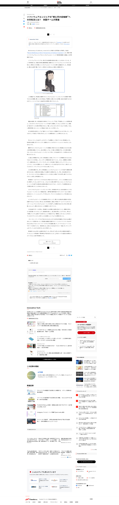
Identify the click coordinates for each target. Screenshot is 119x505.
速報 (31, 5)
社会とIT (59, 5)
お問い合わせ (45, 502)
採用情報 (71, 502)
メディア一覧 (28, 502)
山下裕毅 (40, 372)
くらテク (73, 5)
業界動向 (45, 5)
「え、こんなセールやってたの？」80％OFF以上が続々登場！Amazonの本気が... (32, 440)
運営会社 (65, 502)
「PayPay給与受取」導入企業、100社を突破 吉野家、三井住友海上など (32, 452)
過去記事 (87, 5)
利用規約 (91, 499)
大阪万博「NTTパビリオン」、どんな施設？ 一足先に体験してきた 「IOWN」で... (55, 440)
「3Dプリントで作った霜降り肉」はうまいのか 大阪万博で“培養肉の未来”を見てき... (43, 452)
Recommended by (64, 457)
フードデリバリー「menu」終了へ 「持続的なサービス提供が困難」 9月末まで (87, 347)
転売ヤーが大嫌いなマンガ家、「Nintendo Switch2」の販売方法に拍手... (55, 452)
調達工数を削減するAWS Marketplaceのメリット (66, 439)
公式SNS (33, 502)
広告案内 (39, 502)
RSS (61, 502)
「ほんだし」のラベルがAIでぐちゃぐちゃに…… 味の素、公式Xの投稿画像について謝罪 (87, 342)
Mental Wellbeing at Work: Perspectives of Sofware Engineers (45, 53)
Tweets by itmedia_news (82, 459)
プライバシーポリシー (54, 502)
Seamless (59, 42)
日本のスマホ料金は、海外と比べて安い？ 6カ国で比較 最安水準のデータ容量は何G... (43, 440)
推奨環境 (76, 502)
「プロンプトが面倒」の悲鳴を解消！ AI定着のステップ (66, 452)
